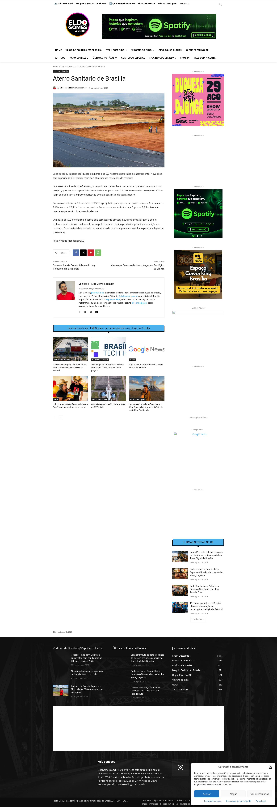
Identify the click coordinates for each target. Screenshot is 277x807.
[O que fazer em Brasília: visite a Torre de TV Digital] (108, 388)
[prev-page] (55, 418)
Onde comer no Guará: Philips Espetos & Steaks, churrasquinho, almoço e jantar (206, 572)
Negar (233, 793)
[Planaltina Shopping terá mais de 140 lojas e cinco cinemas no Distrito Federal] (70, 349)
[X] (83, 252)
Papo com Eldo (113, 299)
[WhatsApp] (98, 252)
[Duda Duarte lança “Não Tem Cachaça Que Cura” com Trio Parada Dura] (180, 590)
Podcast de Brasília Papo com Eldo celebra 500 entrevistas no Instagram (87, 689)
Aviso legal (261, 801)
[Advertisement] (108, 450)
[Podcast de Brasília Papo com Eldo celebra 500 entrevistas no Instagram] (60, 690)
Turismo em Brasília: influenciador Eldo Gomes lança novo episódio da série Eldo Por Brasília (146, 407)
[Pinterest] (91, 252)
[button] (270, 766)
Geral (132, 360)
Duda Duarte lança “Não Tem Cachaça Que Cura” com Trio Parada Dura (204, 589)
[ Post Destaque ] (99, 399)
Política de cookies (212, 801)
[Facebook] (76, 252)
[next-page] (60, 418)
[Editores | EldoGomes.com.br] (55, 87)
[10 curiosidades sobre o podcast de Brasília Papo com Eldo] (60, 675)
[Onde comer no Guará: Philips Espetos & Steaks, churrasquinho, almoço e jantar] (180, 573)
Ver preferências (260, 793)
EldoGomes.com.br (128, 296)
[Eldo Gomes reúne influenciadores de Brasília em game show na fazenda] (70, 388)
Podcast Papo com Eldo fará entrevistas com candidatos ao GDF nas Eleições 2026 (86, 658)
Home (56, 66)
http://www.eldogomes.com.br (91, 288)
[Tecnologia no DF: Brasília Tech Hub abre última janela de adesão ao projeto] (108, 349)
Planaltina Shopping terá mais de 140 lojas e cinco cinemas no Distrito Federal (70, 367)
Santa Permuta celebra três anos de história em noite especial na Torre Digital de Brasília (206, 555)
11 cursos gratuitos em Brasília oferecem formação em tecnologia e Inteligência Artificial (206, 606)
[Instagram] (85, 311)
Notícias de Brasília (69, 66)
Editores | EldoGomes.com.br (73, 88)
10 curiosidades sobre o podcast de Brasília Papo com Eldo (87, 673)
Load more (197, 619)
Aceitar (207, 793)
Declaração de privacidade (238, 801)
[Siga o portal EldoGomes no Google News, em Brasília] (146, 349)
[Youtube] (96, 311)
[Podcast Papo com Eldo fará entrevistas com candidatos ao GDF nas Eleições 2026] (60, 658)
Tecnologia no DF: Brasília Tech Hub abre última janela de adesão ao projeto (107, 367)
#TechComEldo (139, 302)
